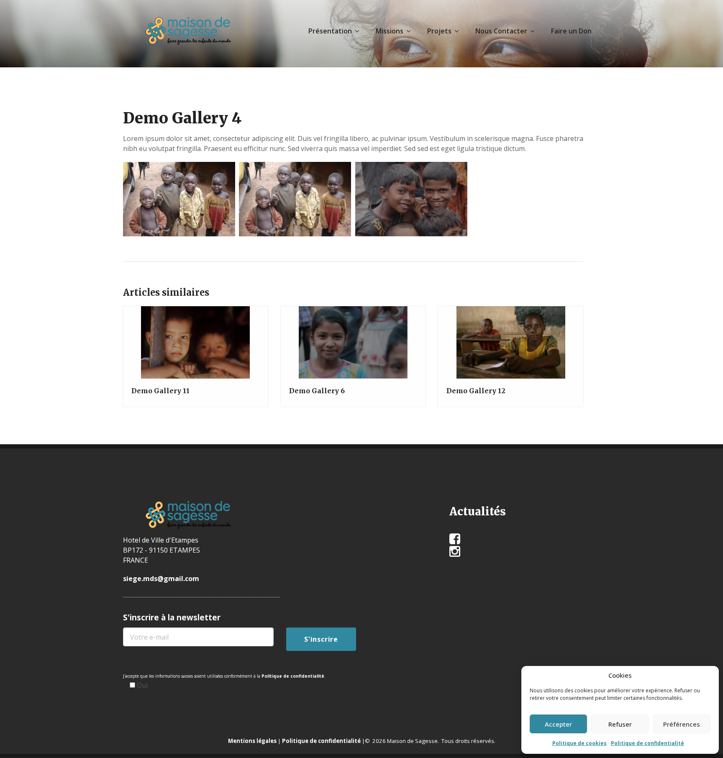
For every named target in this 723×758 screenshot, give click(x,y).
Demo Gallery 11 (160, 391)
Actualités (477, 511)
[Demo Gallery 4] (178, 198)
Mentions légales (252, 741)
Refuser (620, 724)
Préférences (681, 724)
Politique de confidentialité (647, 743)
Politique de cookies (579, 743)
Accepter (558, 724)
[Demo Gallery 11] (194, 345)
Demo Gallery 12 (475, 391)
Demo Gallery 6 (317, 391)
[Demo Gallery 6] (352, 345)
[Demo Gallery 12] (510, 345)
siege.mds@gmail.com (161, 578)
